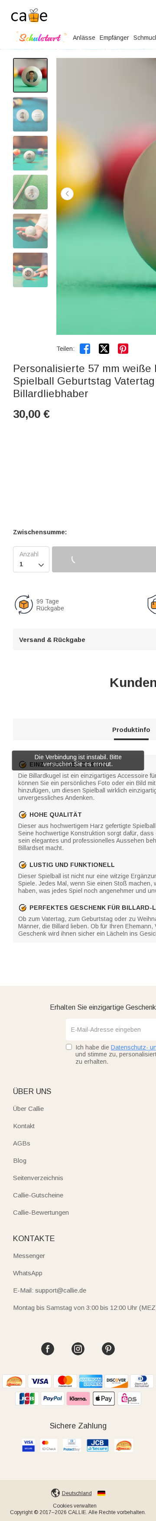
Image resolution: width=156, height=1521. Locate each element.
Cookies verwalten (75, 1506)
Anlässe (84, 37)
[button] (67, 193)
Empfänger (114, 37)
